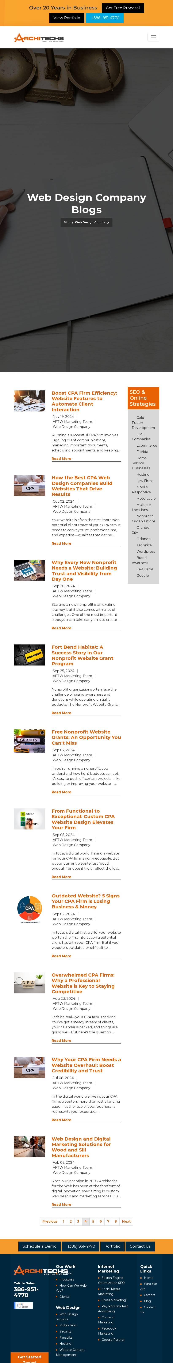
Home (148, 1278)
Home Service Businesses (141, 463)
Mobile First (68, 1325)
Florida (142, 452)
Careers (149, 1295)
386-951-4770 (26, 1289)
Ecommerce (147, 445)
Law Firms (145, 481)
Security (65, 1331)
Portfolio (112, 1246)
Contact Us (140, 1246)
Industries (66, 1279)
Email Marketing (114, 1300)
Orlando (144, 539)
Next (126, 1221)
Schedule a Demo (40, 1246)
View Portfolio (67, 18)
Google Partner (113, 1340)
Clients (64, 1297)
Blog (147, 1301)
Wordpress (146, 552)
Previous (50, 1221)
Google (143, 576)
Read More (61, 459)
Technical (145, 545)
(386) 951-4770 (104, 18)
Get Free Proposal (123, 8)
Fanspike (66, 1337)
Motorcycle (146, 498)
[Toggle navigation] (153, 37)
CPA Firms (145, 569)
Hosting (143, 475)
